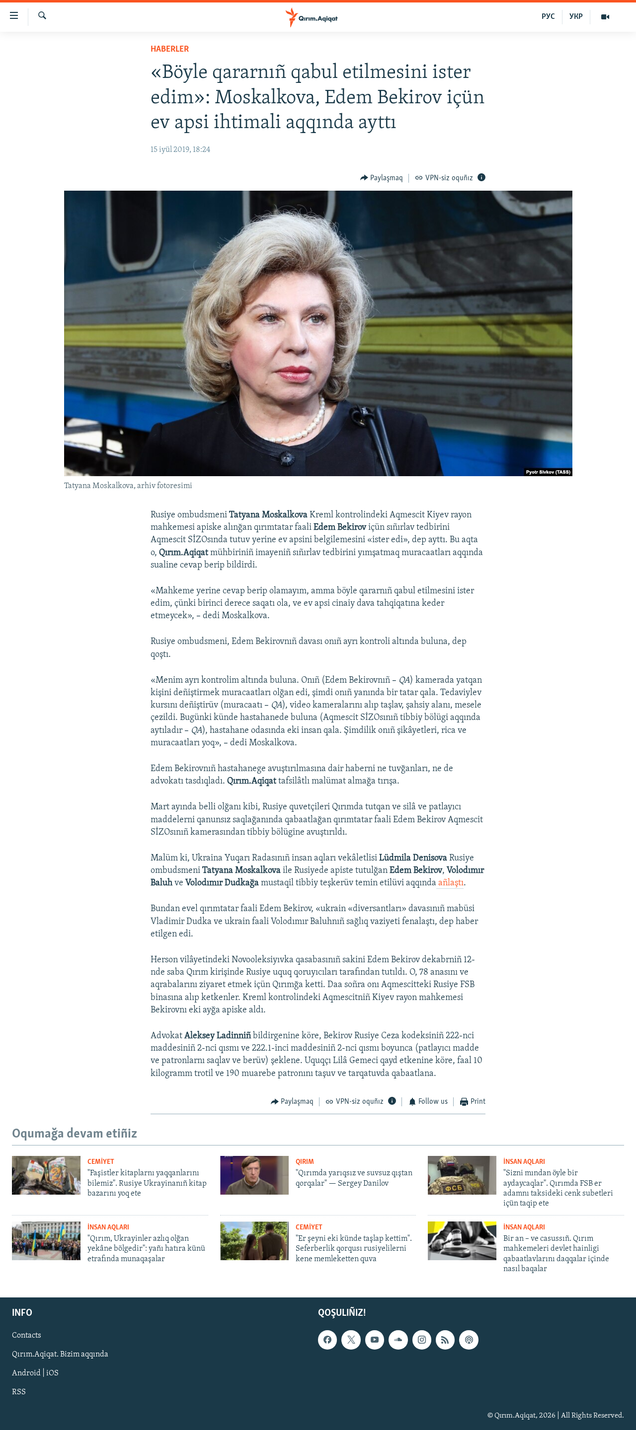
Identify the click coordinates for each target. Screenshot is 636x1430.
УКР (576, 17)
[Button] (381, 178)
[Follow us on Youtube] (374, 1339)
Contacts (26, 1336)
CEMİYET (100, 1162)
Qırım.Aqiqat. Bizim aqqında (60, 1354)
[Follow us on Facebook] (327, 1339)
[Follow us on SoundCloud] (398, 1339)
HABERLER (170, 49)
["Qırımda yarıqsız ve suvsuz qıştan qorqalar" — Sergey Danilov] (254, 1175)
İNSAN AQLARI (524, 1162)
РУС (548, 17)
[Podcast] (468, 1339)
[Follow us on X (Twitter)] (350, 1339)
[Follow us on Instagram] (421, 1339)
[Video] (605, 17)
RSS (19, 1392)
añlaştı (450, 883)
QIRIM (305, 1162)
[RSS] (445, 1339)
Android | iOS (35, 1373)
